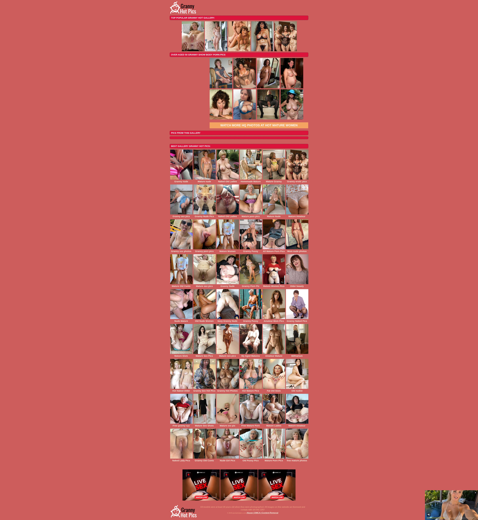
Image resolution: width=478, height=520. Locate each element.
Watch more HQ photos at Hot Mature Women (259, 125)
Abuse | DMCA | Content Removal (262, 513)
